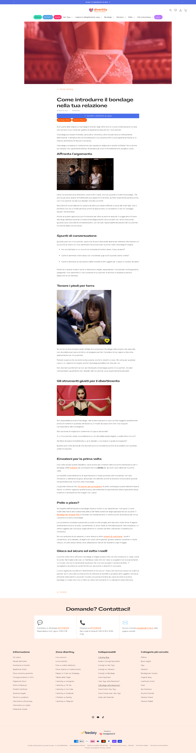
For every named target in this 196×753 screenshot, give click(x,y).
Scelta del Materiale (106, 697)
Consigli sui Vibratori (106, 669)
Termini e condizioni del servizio (97, 745)
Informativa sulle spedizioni (159, 745)
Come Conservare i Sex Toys (109, 693)
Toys (142, 665)
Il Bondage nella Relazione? (109, 685)
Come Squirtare (104, 677)
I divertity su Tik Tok (63, 685)
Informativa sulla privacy (22, 701)
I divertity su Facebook (65, 693)
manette (73, 468)
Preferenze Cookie (20, 709)
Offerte (144, 657)
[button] (48, 17)
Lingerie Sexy (146, 677)
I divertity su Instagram (65, 681)
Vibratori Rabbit (147, 701)
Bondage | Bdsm (64, 120)
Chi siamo (17, 657)
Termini (108, 748)
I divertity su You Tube (64, 689)
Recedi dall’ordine (20, 661)
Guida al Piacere (80, 120)
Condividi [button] (62, 592)
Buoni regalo (146, 661)
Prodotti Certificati (20, 689)
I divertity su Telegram (64, 701)
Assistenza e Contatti (21, 665)
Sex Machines (146, 689)
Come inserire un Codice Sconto (68, 669)
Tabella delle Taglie (63, 677)
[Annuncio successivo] (182, 2)
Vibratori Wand (147, 697)
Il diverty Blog (103, 657)
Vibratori (144, 669)
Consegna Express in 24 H (23, 677)
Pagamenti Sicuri (19, 681)
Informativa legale (142, 745)
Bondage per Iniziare (149, 673)
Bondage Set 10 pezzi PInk (68, 515)
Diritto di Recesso (20, 685)
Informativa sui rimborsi (77, 745)
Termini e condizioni (20, 697)
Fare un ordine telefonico (65, 665)
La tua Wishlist (61, 661)
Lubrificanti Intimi (148, 681)
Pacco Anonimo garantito (23, 673)
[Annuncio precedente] (13, 2)
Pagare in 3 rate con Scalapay (67, 673)
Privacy (102, 748)
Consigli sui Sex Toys (106, 665)
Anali (143, 685)
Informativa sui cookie (21, 705)
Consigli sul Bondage (106, 673)
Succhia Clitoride (147, 693)
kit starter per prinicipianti (90, 486)
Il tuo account (61, 657)
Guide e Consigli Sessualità (109, 661)
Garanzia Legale (19, 693)
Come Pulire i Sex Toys (107, 689)
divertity (36, 745)
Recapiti (131, 745)
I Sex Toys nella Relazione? (108, 681)
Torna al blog (66, 89)
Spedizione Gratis (20, 669)
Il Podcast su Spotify (64, 697)
